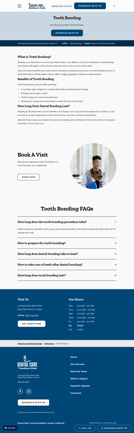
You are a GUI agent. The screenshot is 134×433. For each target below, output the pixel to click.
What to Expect (79, 378)
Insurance (75, 393)
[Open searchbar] (114, 6)
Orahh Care (59, 423)
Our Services (77, 364)
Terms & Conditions (38, 423)
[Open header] (20, 6)
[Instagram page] (28, 391)
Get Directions (31, 324)
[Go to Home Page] (36, 6)
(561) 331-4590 (76, 43)
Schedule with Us (90, 6)
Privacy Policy (23, 423)
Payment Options (80, 386)
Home (73, 357)
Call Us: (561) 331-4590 (61, 6)
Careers (50, 423)
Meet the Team (78, 371)
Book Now (28, 177)
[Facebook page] (20, 391)
